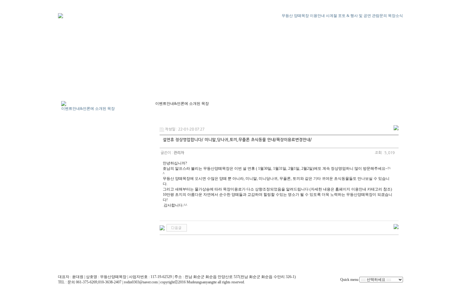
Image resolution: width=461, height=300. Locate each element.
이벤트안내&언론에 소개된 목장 (88, 108)
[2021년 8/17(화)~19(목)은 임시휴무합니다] (177, 227)
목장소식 (395, 15)
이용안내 (317, 15)
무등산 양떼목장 (295, 15)
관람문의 (379, 15)
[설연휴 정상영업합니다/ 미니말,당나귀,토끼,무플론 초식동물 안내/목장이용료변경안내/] (162, 227)
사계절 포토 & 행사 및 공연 (348, 15)
